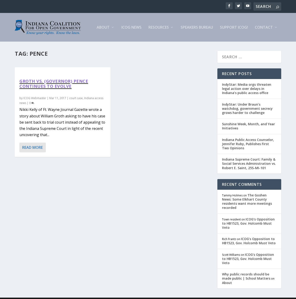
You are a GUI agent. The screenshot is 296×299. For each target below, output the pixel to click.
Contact (264, 27)
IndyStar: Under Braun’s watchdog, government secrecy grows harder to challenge (247, 108)
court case (76, 98)
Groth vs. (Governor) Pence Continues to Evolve (53, 83)
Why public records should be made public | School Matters (246, 276)
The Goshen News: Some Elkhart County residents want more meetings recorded (247, 201)
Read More (32, 147)
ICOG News (131, 27)
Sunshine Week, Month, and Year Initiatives (248, 126)
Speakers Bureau (197, 27)
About (103, 27)
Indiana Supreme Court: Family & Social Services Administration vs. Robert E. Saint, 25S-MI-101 (249, 163)
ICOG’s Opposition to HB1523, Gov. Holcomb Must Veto (248, 223)
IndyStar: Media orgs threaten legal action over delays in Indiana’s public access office (246, 88)
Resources (158, 27)
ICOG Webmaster (34, 98)
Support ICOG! (234, 27)
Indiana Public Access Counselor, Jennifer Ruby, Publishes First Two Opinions (248, 143)
